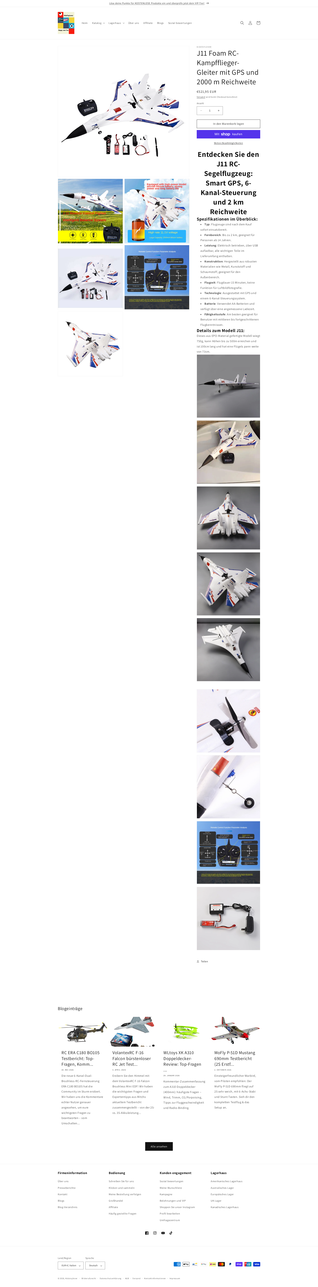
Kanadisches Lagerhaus (225, 1207)
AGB (127, 1278)
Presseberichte (66, 1187)
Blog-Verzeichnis (67, 1207)
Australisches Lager (222, 1187)
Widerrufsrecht (89, 1278)
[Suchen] (242, 23)
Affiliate (113, 1207)
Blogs (61, 1200)
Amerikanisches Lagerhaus (226, 1181)
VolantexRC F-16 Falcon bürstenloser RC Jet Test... (131, 1058)
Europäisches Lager (222, 1194)
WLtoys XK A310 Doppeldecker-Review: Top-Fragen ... (182, 1061)
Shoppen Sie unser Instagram (177, 1207)
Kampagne (166, 1194)
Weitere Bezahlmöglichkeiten (228, 143)
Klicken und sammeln (122, 1187)
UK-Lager (216, 1200)
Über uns (63, 1181)
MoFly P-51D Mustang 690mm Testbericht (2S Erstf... (234, 1058)
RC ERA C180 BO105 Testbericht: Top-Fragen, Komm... (80, 1058)
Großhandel (116, 1200)
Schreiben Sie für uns (121, 1181)
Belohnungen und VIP (173, 1200)
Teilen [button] (204, 961)
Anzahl (200, 103)
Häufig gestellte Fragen (123, 1213)
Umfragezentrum (170, 1220)
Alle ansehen (159, 1146)
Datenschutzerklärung (110, 1278)
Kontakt (62, 1194)
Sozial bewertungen (171, 1181)
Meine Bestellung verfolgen (125, 1194)
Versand (201, 96)
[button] (98, 23)
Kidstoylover (71, 1278)
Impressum (174, 1278)
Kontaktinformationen (155, 1278)
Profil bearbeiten (170, 1213)
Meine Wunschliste (171, 1187)
